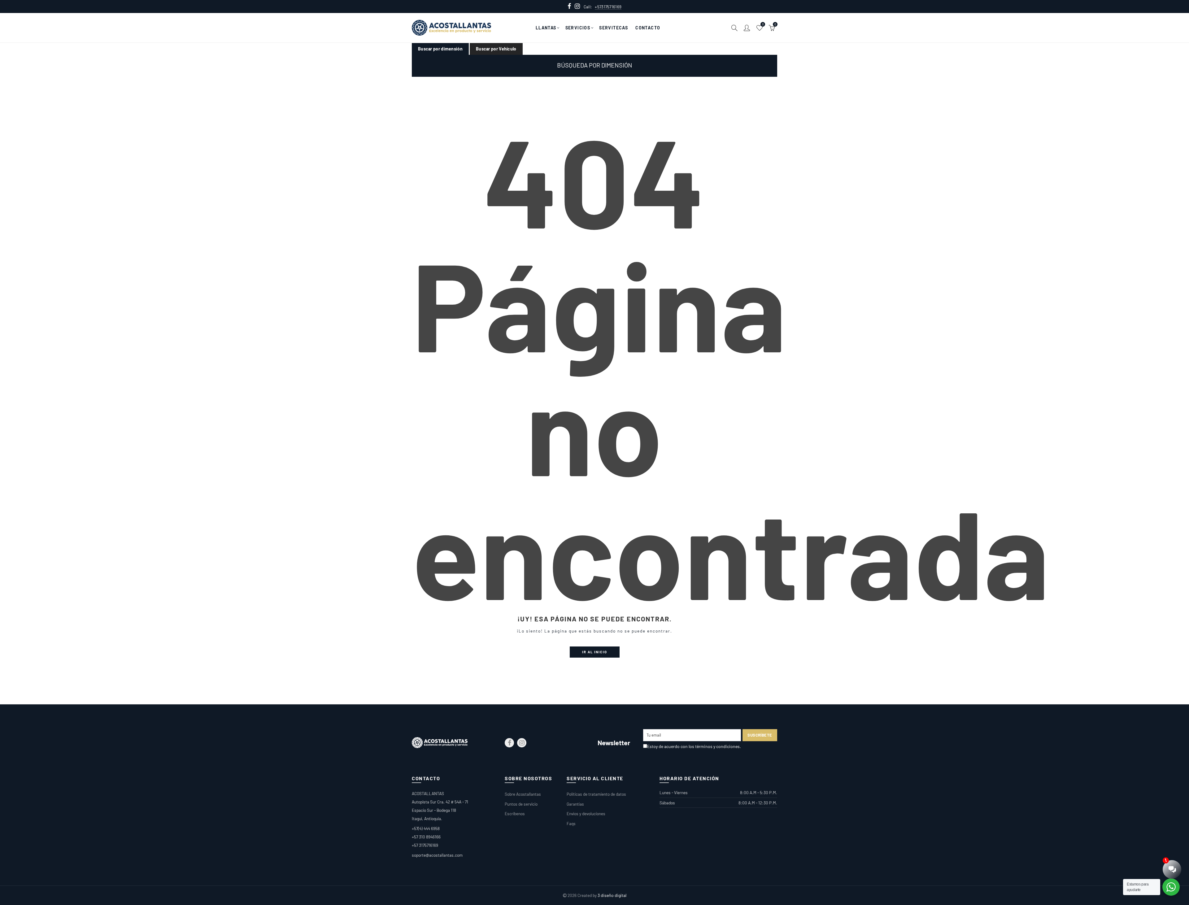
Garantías (575, 804)
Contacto (647, 27)
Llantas (546, 27)
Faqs (571, 823)
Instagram (521, 742)
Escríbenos (515, 813)
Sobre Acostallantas (523, 794)
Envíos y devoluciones (586, 813)
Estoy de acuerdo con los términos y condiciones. (694, 746)
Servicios (577, 27)
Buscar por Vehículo (496, 48)
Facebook (509, 742)
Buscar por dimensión (440, 48)
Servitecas (613, 27)
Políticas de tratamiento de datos (596, 794)
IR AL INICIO (594, 652)
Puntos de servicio (521, 804)
